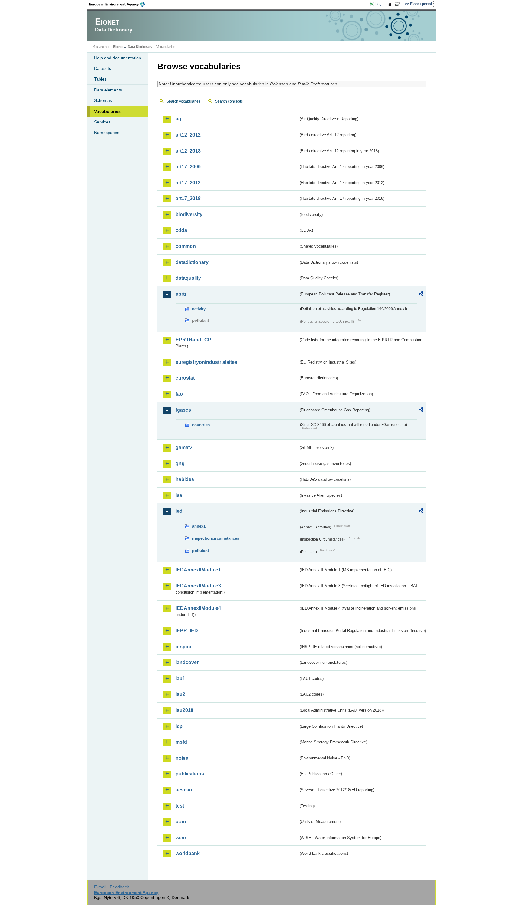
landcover (187, 662)
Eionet (118, 46)
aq (178, 118)
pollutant (200, 550)
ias (179, 495)
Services (102, 122)
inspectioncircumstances (215, 538)
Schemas (103, 100)
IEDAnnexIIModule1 (198, 569)
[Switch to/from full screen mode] (398, 4)
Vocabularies (107, 111)
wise (181, 837)
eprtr (181, 294)
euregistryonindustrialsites (206, 362)
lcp (179, 726)
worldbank (188, 853)
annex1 (199, 526)
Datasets (102, 68)
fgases (183, 410)
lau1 (180, 678)
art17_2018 (188, 198)
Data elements (108, 89)
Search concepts (229, 101)
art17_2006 (188, 166)
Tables (100, 79)
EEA (119, 4)
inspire (183, 646)
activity (199, 309)
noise (182, 758)
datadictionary (192, 262)
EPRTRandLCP (193, 339)
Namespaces (106, 132)
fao (179, 394)
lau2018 (184, 710)
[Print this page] (390, 4)
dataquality (188, 278)
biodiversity (189, 214)
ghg (180, 463)
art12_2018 (188, 150)
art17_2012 (188, 182)
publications (190, 773)
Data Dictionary (140, 46)
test (180, 805)
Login (380, 4)
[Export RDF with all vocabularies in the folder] (421, 294)
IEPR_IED (187, 630)
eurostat (185, 377)
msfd (181, 742)
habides (185, 479)
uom (181, 821)
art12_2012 (188, 134)
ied (179, 511)
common (186, 246)
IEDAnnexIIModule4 (198, 608)
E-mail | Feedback (111, 886)
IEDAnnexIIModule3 (198, 585)
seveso (184, 789)
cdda (181, 230)
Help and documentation (117, 57)
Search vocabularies (183, 101)
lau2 (180, 694)
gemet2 (184, 447)
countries (201, 425)
